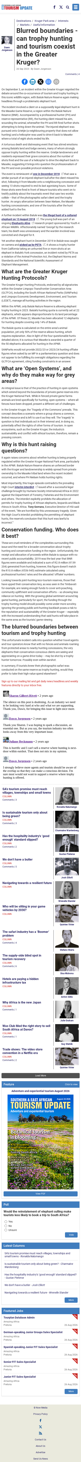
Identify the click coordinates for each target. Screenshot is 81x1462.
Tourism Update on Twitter (40, 1427)
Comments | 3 (9, 800)
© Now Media (40, 1407)
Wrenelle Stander (66, 901)
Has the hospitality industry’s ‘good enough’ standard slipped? (25, 837)
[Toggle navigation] (75, 7)
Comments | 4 (72, 74)
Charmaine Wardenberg (67, 830)
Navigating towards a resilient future (27, 883)
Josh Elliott (67, 877)
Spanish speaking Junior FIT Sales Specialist (31, 1347)
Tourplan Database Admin (19, 1317)
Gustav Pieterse (67, 854)
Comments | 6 (9, 966)
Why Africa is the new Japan (21, 1002)
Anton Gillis (67, 997)
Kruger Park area (44, 20)
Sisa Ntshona (66, 973)
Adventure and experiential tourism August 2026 (40, 1091)
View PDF (40, 1193)
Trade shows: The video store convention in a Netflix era (22, 1051)
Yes (10, 1221)
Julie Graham (66, 1020)
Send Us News (40, 1458)
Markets (25, 24)
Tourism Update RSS (40, 1433)
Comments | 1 (9, 1009)
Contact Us (40, 1439)
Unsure (12, 1230)
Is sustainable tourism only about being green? (32, 1263)
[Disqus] (41, 736)
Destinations (23, 20)
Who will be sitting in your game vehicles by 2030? (23, 908)
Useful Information (44, 24)
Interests (63, 20)
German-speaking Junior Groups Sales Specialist (33, 1332)
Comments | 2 (9, 846)
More (71, 1300)
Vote (71, 1235)
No (10, 1225)
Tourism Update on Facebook (40, 1420)
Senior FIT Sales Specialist (20, 1361)
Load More (40, 1075)
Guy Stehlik (67, 1044)
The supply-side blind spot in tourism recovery (21, 957)
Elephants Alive (21, 223)
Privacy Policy (40, 1414)
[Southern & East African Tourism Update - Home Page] (17, 7)
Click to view (71, 1084)
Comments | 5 (9, 866)
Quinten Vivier (67, 924)
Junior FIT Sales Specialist (20, 1376)
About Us (40, 1446)
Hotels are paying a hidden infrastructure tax (20, 980)
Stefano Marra (67, 950)
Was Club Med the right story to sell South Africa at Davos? (26, 1027)
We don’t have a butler (17, 859)
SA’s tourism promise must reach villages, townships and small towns (26, 790)
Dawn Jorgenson (7, 48)
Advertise (40, 1452)
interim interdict (24, 487)
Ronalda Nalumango (67, 807)
